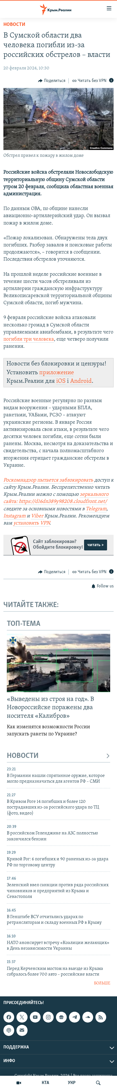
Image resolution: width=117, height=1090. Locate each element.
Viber (37, 516)
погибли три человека (28, 339)
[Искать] (98, 1083)
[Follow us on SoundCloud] (87, 1017)
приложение (56, 373)
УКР (72, 1083)
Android (81, 381)
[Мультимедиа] (18, 1083)
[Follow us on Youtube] (35, 1017)
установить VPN (31, 523)
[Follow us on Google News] (61, 1017)
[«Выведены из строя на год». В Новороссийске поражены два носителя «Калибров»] (58, 663)
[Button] (51, 81)
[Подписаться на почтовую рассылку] (21, 1030)
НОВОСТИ (23, 756)
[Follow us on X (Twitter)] (21, 1017)
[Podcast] (8, 1030)
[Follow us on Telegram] (74, 1017)
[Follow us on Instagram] (48, 1017)
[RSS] (100, 1017)
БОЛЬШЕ (102, 983)
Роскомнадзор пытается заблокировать (48, 480)
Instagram (14, 516)
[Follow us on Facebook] (8, 1017)
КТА (45, 1083)
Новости (14, 24)
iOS (61, 381)
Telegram (96, 509)
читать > (95, 545)
